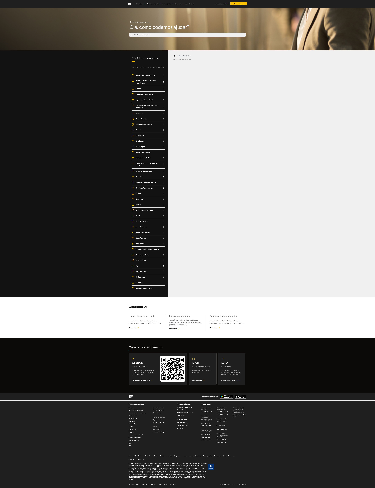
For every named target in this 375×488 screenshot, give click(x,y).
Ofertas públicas (134, 440)
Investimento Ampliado (160, 432)
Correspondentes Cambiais (192, 456)
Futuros (131, 432)
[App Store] (240, 397)
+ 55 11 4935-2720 (206, 412)
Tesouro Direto (133, 424)
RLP (130, 443)
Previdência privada (159, 422)
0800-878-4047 (206, 437)
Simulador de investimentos (137, 413)
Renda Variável (184, 56)
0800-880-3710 (221, 421)
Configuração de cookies (136, 459)
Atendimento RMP (182, 425)
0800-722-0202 (221, 439)
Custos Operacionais (183, 410)
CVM (139, 456)
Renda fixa (132, 421)
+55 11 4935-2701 (222, 429)
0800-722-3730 (205, 434)
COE (130, 446)
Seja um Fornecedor (229, 456)
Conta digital (157, 413)
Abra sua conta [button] (238, 4)
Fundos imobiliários (135, 437)
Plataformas (132, 416)
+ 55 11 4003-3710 (222, 412)
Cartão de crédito (158, 410)
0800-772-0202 (205, 423)
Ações (131, 427)
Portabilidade (181, 415)
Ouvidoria (180, 428)
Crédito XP (156, 429)
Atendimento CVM (182, 423)
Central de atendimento (184, 407)
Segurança (177, 456)
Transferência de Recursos (185, 412)
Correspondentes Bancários (212, 456)
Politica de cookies (166, 456)
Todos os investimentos (136, 410)
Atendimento (190, 4)
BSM (134, 456)
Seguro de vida (157, 420)
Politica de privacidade (151, 456)
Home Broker (133, 418)
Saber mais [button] (133, 328)
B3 (129, 456)
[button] (174, 56)
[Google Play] (226, 397)
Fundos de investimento (136, 435)
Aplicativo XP (133, 429)
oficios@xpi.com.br (206, 440)
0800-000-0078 (206, 426)
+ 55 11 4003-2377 (222, 414)
